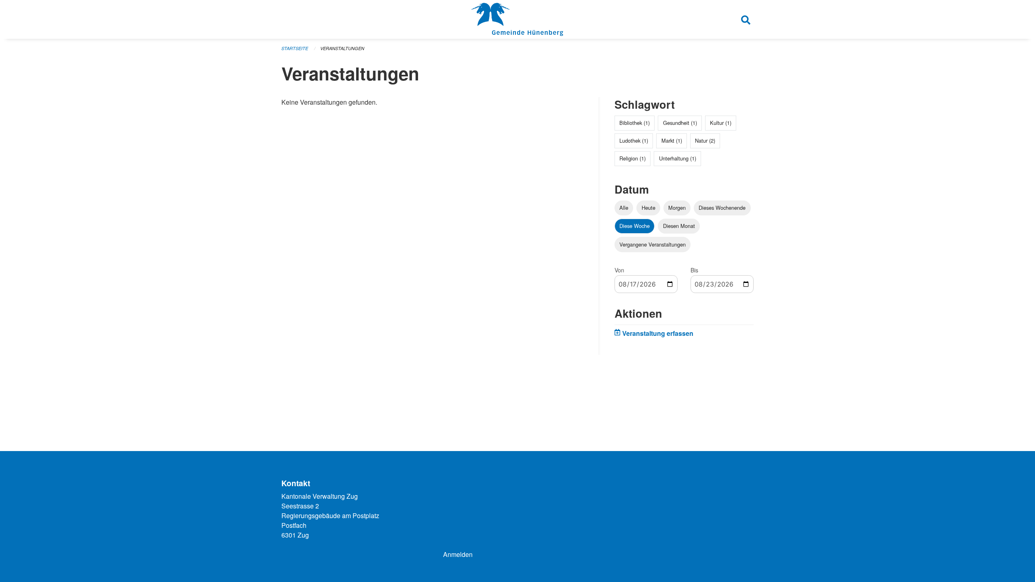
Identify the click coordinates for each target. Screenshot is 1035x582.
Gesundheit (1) (680, 123)
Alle (623, 207)
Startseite (294, 48)
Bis (694, 270)
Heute (648, 207)
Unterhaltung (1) (677, 158)
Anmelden (458, 554)
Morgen (677, 207)
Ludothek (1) (633, 140)
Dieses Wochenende (722, 207)
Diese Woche (634, 226)
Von (619, 270)
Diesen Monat (679, 226)
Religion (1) (632, 158)
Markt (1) (671, 140)
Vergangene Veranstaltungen (652, 244)
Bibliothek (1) (634, 123)
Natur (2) (705, 140)
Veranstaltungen (342, 48)
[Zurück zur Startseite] (517, 19)
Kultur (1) (720, 123)
